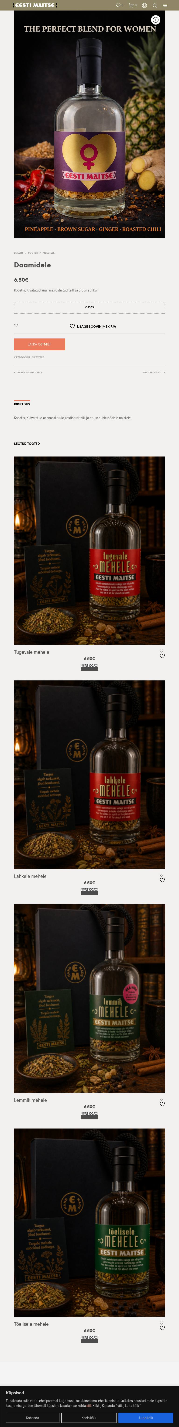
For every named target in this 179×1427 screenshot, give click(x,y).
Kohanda (32, 1418)
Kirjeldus (22, 404)
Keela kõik (89, 1418)
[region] (89, 1406)
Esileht (18, 253)
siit (88, 1406)
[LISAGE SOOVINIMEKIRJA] (162, 654)
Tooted (33, 253)
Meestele (49, 253)
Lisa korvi (89, 665)
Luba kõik (146, 1418)
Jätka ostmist (39, 344)
